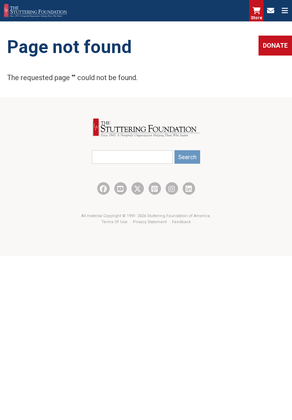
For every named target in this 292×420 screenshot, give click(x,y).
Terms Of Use (115, 222)
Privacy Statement (150, 222)
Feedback (181, 222)
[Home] (36, 10)
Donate (275, 45)
